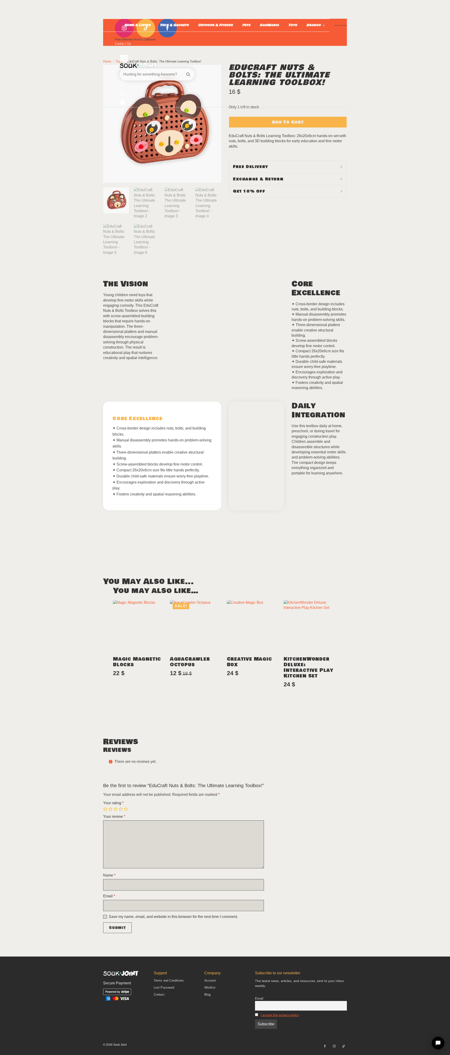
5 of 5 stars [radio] (126, 809)
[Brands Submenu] (325, 25)
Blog (207, 994)
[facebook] (325, 1046)
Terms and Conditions (169, 980)
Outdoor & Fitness (215, 25)
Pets (246, 25)
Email (259, 998)
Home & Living (137, 25)
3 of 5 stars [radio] (116, 809)
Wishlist (209, 987)
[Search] (188, 74)
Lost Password (164, 987)
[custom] (343, 1046)
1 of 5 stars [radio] (105, 809)
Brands (313, 25)
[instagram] (334, 1046)
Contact (159, 994)
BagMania (269, 25)
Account (210, 980)
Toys (292, 25)
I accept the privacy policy (280, 1015)
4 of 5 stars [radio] (121, 809)
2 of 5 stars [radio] (110, 809)
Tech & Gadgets (174, 25)
